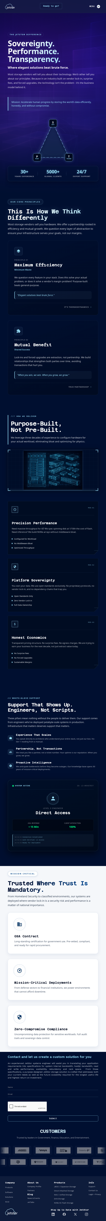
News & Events (33, 1198)
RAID (7, 1202)
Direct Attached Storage (64, 1191)
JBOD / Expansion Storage (65, 1187)
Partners (31, 1191)
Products (9, 1187)
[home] (10, 6)
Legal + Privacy (95, 1194)
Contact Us (93, 1191)
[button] (94, 6)
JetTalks (30, 1202)
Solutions (9, 1197)
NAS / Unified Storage (63, 1195)
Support (92, 1187)
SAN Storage (59, 1199)
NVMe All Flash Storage (63, 1203)
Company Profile (34, 1187)
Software (9, 1192)
